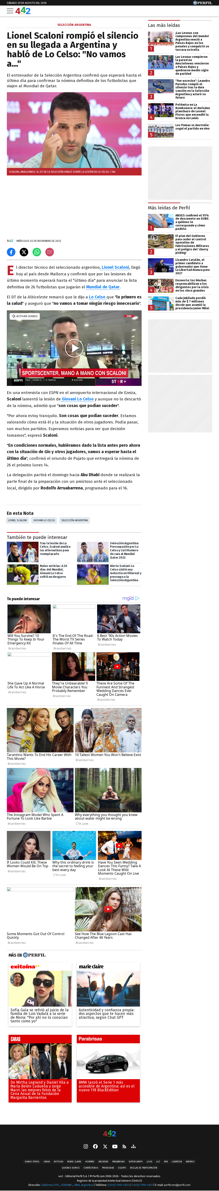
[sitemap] (133, 1147)
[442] (109, 1133)
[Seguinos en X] (105, 1147)
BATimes (190, 1161)
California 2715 (50, 1185)
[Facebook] (95, 1147)
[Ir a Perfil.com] (202, 4)
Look (149, 1161)
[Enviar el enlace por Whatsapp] (37, 252)
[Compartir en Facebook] (11, 252)
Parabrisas (118, 1161)
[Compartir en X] (24, 252)
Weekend (103, 1161)
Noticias (58, 1161)
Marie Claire (74, 1161)
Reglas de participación (143, 1168)
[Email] (49, 252)
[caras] (40, 1040)
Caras (46, 1161)
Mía (166, 1161)
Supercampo (136, 1161)
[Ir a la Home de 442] (22, 13)
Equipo (122, 1168)
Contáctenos (90, 1168)
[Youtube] (114, 1147)
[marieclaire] (108, 967)
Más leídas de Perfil (169, 208)
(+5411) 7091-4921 (118, 1185)
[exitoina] (40, 967)
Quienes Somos (71, 1168)
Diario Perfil (32, 1161)
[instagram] (86, 1147)
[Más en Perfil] (34, 955)
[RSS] (124, 1147)
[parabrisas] (108, 1040)
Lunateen (177, 1161)
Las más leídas (164, 25)
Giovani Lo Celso (78, 399)
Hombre (90, 1161)
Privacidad (108, 1168)
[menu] (10, 11)
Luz (158, 1161)
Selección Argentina (74, 520)
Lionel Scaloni (17, 520)
